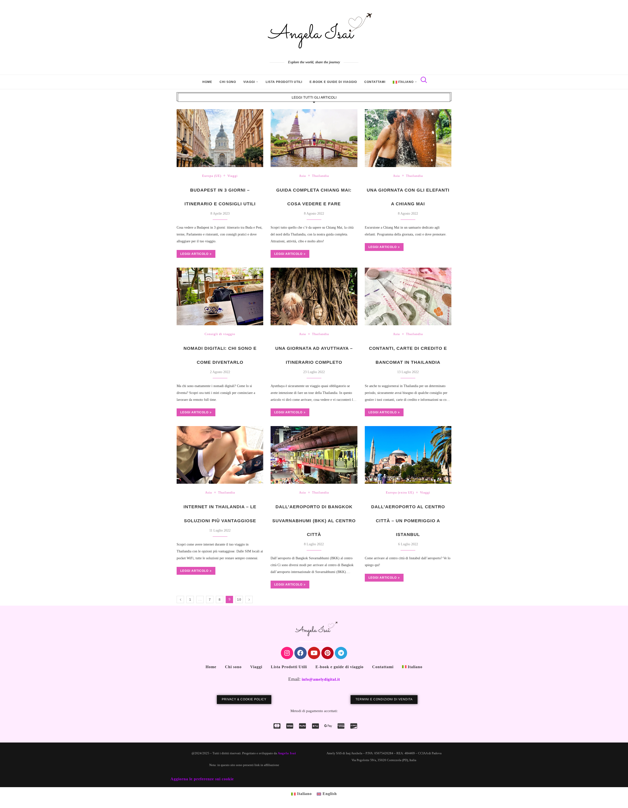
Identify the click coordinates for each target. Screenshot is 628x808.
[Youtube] (314, 653)
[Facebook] (300, 653)
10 (239, 599)
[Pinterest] (327, 653)
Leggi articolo (194, 254)
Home (207, 82)
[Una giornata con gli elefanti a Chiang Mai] (408, 138)
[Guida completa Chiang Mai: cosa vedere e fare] (314, 138)
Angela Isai (287, 753)
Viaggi (249, 82)
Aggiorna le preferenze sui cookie (202, 779)
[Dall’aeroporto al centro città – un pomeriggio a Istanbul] (408, 455)
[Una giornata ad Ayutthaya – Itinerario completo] (314, 297)
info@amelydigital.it (321, 679)
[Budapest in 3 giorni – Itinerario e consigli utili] (220, 138)
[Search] (423, 82)
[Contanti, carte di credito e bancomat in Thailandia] (408, 297)
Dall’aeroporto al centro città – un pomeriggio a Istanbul (408, 520)
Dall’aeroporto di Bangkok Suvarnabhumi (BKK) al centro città (314, 520)
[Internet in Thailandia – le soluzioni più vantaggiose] (220, 455)
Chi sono (228, 82)
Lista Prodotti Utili (284, 82)
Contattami (374, 82)
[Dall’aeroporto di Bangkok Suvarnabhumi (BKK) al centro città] (314, 455)
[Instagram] (287, 653)
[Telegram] (341, 653)
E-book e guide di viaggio (333, 82)
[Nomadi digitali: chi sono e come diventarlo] (220, 297)
